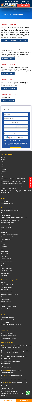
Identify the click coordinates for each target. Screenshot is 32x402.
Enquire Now (30, 182)
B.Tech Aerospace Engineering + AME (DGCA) (13, 181)
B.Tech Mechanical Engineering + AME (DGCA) (13, 186)
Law (2, 176)
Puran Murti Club (5, 266)
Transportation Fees (6, 212)
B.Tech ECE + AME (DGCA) (8, 188)
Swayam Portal (5, 273)
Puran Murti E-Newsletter (7, 284)
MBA (2, 162)
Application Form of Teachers (8, 292)
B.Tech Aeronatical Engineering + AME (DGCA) (13, 178)
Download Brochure (6, 258)
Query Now (8, 400)
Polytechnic (4, 169)
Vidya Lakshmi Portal (6, 270)
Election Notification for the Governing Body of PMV (14, 217)
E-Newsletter (25, 2)
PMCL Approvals (8, 74)
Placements (4, 246)
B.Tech (3, 157)
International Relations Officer (8, 306)
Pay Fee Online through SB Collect (10, 210)
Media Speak (4, 251)
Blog (2, 249)
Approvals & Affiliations (14, 9)
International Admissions (12, 2)
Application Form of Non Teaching (9, 294)
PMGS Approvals (8, 100)
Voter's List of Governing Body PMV (10, 220)
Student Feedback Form (7, 203)
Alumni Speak (4, 201)
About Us (3, 282)
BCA (2, 166)
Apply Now (25, 400)
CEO (2, 304)
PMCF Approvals (8, 59)
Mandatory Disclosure (6, 308)
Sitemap (3, 244)
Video (2, 263)
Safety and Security (6, 239)
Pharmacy (3, 171)
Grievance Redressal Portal (8, 237)
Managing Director (5, 301)
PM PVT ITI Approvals (9, 89)
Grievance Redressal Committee (9, 234)
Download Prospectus (6, 261)
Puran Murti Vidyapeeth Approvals (14, 40)
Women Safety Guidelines (7, 333)
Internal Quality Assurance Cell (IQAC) (11, 324)
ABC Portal (4, 275)
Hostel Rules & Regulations (8, 225)
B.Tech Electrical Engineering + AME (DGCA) (12, 183)
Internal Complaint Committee (8, 338)
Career (3, 241)
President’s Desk (5, 299)
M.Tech (3, 159)
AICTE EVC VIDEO (6, 227)
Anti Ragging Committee (7, 317)
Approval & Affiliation (6, 287)
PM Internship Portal (6, 268)
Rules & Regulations (6, 215)
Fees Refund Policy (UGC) (8, 222)
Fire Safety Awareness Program (9, 319)
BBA (2, 164)
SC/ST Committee (5, 322)
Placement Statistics (6, 254)
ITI (1, 174)
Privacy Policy (4, 256)
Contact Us (4, 232)
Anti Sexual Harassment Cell (8, 335)
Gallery (3, 229)
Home (5, 9)
